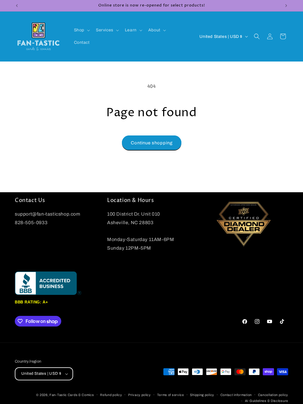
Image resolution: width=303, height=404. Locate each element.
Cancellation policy (273, 395)
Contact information (236, 395)
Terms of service (170, 395)
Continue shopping (152, 142)
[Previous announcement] (16, 5)
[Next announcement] (286, 5)
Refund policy (111, 395)
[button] (81, 30)
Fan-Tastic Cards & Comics (71, 395)
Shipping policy (202, 395)
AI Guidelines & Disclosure (266, 401)
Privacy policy (139, 395)
